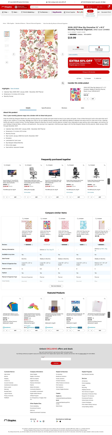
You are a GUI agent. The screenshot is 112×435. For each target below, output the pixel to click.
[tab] (28, 108)
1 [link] (86, 244)
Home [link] (4, 23)
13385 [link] (94, 184)
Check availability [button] (73, 55)
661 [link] (30, 318)
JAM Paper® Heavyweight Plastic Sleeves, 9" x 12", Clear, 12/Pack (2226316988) (97, 314)
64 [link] (8, 184)
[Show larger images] (63, 83)
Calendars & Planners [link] (20, 23)
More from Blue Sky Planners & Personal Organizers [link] (55, 23)
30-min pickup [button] (27, 192)
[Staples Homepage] (7, 7)
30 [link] (93, 318)
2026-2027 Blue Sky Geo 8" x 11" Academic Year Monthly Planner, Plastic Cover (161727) (83, 233)
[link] (18, 2)
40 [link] (72, 318)
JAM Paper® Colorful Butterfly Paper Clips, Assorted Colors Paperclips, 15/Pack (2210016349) (54, 315)
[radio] (78, 49)
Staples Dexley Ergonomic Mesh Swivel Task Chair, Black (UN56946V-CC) (75, 181)
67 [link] (8, 318)
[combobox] (57, 7)
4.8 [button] (68, 34)
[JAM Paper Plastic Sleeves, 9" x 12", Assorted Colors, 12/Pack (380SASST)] (12, 306)
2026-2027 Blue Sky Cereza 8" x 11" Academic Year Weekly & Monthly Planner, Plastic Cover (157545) (64, 233)
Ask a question (87, 34)
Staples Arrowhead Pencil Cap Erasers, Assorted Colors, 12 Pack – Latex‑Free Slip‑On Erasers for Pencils (32, 315)
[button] (82, 7)
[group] (12, 181)
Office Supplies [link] (10, 23)
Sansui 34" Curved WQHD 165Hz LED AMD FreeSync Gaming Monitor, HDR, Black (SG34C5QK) (53, 181)
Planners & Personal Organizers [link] (34, 23)
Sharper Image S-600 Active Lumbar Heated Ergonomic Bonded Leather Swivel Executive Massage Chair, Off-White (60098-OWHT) (33, 181)
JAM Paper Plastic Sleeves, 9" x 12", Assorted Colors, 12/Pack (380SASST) (11, 314)
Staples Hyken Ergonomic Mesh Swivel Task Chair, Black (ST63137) (96, 181)
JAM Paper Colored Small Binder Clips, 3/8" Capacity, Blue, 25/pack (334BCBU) (76, 314)
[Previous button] (14, 54)
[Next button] (7, 62)
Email (42, 357)
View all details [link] (14, 88)
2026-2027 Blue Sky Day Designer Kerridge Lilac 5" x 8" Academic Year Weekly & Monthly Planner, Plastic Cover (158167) (101, 233)
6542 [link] (73, 184)
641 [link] (30, 184)
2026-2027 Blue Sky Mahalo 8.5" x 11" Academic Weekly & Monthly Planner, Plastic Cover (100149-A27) (95, 89)
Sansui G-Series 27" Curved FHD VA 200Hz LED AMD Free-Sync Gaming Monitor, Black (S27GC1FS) (10, 181)
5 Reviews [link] (79, 34)
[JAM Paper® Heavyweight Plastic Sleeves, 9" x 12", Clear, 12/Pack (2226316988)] (97, 306)
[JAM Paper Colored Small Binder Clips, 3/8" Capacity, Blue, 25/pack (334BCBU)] (75, 306)
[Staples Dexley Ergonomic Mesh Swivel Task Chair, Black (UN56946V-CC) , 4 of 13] (75, 173)
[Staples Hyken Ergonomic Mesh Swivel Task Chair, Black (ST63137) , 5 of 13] (97, 173)
